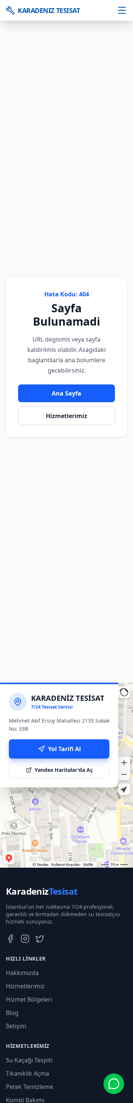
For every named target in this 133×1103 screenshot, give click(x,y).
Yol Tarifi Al (64, 749)
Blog (12, 1013)
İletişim (16, 1026)
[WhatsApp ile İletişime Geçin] (113, 1083)
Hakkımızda (22, 973)
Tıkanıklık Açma (27, 1073)
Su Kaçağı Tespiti (29, 1060)
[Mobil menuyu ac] (122, 10)
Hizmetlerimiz (66, 416)
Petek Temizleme (29, 1087)
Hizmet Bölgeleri (29, 999)
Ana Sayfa (66, 393)
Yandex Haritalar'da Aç (64, 769)
